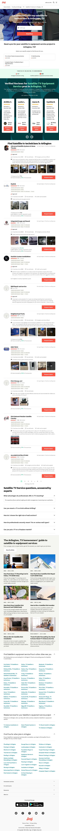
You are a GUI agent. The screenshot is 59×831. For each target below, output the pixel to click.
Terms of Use (25, 823)
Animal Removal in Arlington (29, 770)
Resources (6, 790)
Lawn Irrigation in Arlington (29, 764)
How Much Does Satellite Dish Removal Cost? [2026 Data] (14, 606)
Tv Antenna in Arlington (45, 728)
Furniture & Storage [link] (16, 7)
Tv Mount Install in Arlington (47, 725)
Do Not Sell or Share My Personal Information (29, 827)
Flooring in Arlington (27, 762)
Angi (5, 570)
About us (6, 794)
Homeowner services (9, 781)
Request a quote (8, 128)
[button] (15, 169)
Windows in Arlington (45, 744)
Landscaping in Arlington (28, 747)
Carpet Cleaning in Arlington (47, 750)
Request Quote (48, 177)
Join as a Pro (48, 2)
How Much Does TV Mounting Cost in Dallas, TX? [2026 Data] (16, 575)
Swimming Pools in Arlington (12, 770)
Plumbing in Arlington (10, 744)
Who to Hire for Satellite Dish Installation (13, 638)
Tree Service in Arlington (10, 752)
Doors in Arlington (44, 763)
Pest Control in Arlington (10, 773)
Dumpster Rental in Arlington (47, 752)
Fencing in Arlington (9, 747)
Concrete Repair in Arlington (29, 759)
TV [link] (23, 7)
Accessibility (29, 825)
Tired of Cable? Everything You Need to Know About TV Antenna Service (42, 638)
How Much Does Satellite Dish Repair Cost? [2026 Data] (42, 575)
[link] (5, 123)
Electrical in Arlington (10, 750)
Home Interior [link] (7, 7)
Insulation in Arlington (27, 767)
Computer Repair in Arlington (47, 771)
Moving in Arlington (9, 767)
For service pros (8, 786)
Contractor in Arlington (45, 747)
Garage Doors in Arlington (28, 744)
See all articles (10, 550)
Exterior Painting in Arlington (47, 755)
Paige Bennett (34, 633)
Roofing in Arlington (9, 755)
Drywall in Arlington (44, 765)
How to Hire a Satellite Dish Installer (42, 605)
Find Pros (29, 34)
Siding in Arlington (44, 768)
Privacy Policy (33, 823)
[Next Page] (41, 481)
